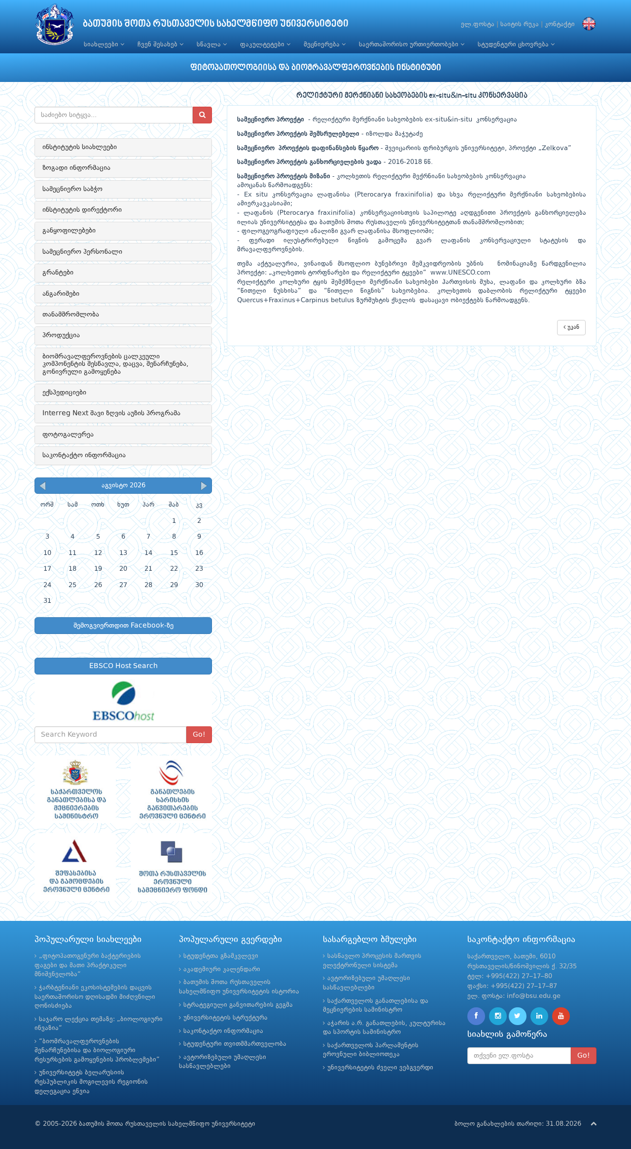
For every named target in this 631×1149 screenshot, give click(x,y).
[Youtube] (561, 1016)
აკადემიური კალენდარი (221, 969)
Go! (199, 734)
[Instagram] (498, 1016)
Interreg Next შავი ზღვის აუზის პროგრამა (111, 413)
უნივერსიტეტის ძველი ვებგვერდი (380, 1068)
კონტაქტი (560, 24)
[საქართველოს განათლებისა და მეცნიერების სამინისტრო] (75, 789)
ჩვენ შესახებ (158, 44)
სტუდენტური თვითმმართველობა (234, 1044)
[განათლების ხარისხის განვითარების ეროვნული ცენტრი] (171, 789)
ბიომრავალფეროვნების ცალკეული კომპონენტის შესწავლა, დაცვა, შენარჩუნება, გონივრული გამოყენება (115, 364)
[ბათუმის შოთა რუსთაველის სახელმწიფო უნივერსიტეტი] (55, 26)
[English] (586, 24)
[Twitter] (517, 1016)
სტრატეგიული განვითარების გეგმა (238, 1005)
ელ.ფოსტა (477, 24)
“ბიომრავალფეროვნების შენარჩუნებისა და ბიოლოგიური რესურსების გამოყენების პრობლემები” (97, 1050)
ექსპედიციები (64, 392)
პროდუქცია (61, 335)
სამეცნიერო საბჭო (72, 189)
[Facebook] (476, 1016)
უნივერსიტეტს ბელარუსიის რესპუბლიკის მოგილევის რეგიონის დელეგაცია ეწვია (91, 1082)
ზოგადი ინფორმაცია (76, 167)
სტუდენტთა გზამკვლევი (220, 956)
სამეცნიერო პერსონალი (82, 251)
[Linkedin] (539, 1016)
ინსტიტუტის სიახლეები (79, 147)
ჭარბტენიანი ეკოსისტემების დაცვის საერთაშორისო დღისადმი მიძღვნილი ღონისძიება (95, 997)
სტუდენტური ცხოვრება (514, 44)
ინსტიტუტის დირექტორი (82, 209)
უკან (572, 327)
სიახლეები (102, 44)
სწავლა (210, 44)
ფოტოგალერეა (68, 434)
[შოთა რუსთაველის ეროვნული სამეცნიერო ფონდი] (171, 867)
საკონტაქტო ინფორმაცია (84, 455)
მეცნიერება (323, 44)
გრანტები (57, 272)
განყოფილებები (69, 230)
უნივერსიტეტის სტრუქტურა (225, 1018)
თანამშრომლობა (70, 314)
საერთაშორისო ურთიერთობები (409, 44)
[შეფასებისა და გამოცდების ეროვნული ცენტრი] (75, 867)
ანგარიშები (60, 293)
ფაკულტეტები (263, 44)
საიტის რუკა (519, 24)
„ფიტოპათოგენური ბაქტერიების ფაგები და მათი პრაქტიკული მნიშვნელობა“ (88, 965)
